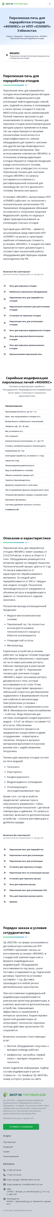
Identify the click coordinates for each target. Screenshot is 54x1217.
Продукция (18, 36)
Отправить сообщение (21, 1126)
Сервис (6, 1151)
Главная (9, 36)
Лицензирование (11, 1156)
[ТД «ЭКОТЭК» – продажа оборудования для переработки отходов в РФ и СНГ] (27, 1095)
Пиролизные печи (31, 36)
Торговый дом (9, 1142)
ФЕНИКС (43, 36)
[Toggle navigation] (49, 4)
